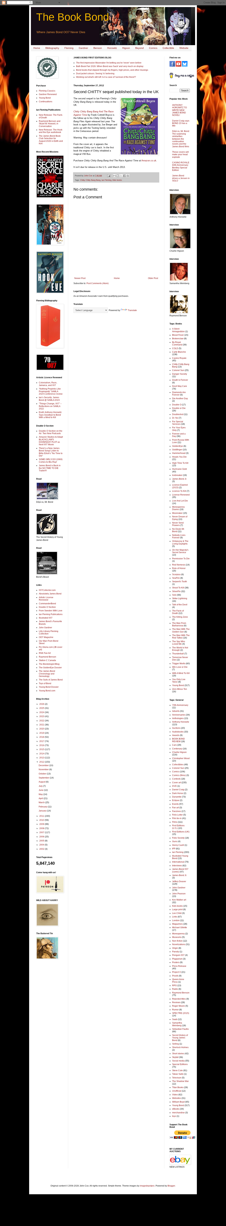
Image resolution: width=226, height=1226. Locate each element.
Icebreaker (177, 475)
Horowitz (112, 48)
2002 (42, 849)
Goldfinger (177, 449)
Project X (176, 972)
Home (36, 48)
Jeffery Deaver (179, 881)
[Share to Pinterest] (128, 176)
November (44, 769)
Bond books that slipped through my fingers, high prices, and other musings (112, 70)
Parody (175, 951)
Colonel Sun (178, 370)
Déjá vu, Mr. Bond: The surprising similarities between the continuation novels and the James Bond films (181, 139)
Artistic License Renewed (46, 598)
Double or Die (179, 408)
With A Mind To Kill (181, 673)
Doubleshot (177, 414)
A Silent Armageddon (178, 330)
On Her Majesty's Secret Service (180, 551)
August (42, 782)
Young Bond (45, 98)
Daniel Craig (178, 789)
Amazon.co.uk (148, 160)
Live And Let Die (180, 501)
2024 (42, 712)
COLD (175, 348)
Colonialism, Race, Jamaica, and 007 (48, 383)
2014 (42, 753)
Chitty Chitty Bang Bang (90, 180)
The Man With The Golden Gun (181, 630)
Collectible (168, 48)
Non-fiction (177, 941)
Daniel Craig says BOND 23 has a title (180, 123)
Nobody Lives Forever (178, 536)
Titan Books (177, 1087)
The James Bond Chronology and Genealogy (47, 673)
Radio (175, 989)
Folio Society (178, 838)
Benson (97, 48)
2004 (42, 845)
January (43, 811)
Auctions (176, 728)
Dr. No (175, 418)
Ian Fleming (106, 180)
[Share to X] (121, 176)
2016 (42, 745)
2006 (42, 836)
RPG (174, 985)
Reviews (176, 1002)
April (41, 798)
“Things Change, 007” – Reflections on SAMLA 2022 (50, 406)
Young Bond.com (47, 690)
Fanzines (176, 811)
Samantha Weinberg (177, 1024)
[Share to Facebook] (124, 176)
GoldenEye (177, 446)
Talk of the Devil (179, 604)
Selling (175, 1044)
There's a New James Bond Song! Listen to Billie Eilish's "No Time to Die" (51, 452)
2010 (42, 820)
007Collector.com (47, 590)
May (41, 794)
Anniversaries (178, 715)
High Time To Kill (180, 463)
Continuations (45, 101)
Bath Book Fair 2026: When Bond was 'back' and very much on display (109, 66)
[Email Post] (108, 176)
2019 (42, 733)
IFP (173, 848)
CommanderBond (47, 603)
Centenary (177, 748)
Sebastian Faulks (180, 1029)
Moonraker (177, 513)
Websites (176, 1098)
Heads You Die (179, 457)
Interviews (177, 865)
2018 (42, 737)
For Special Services (177, 422)
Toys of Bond (45, 683)
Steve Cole (177, 1070)
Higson (126, 48)
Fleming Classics (47, 91)
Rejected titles (179, 999)
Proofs (175, 976)
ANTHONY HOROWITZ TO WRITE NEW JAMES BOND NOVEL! (179, 110)
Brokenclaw (177, 338)
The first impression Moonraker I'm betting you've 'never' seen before (108, 63)
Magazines (177, 924)
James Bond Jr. (179, 479)
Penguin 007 (178, 955)
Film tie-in (177, 818)
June (41, 790)
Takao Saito (177, 1074)
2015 (42, 749)
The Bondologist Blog (49, 664)
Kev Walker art (179, 900)
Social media (178, 1061)
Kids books (117, 180)
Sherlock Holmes (180, 1047)
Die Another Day (180, 398)
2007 (42, 832)
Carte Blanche (179, 352)
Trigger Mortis (178, 663)
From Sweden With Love (50, 610)
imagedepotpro (147, 1186)
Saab (174, 1019)
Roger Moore (178, 1006)
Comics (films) (179, 775)
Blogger (171, 1186)
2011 (42, 816)
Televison (176, 1077)
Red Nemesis (178, 565)
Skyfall (175, 1057)
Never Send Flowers (178, 524)
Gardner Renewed (48, 94)
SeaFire (176, 578)
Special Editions (180, 1064)
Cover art (176, 782)
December (44, 765)
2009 (42, 824)
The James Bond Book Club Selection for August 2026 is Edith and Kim (51, 140)
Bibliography (52, 48)
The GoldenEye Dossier (50, 667)
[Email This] (114, 176)
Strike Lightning (179, 598)
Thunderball (178, 653)
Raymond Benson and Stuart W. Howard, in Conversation (49, 123)
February (43, 806)
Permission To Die (181, 558)
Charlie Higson (179, 752)
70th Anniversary (180, 705)
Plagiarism (177, 959)
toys (174, 1116)
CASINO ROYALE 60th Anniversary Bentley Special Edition (180, 166)
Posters (175, 962)
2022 (42, 720)
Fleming (68, 48)
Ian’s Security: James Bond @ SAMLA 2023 (49, 398)
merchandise (178, 1112)
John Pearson (179, 893)
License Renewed (181, 495)
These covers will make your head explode (180, 154)
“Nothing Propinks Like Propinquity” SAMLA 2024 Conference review (51, 391)
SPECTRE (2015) (180, 1013)
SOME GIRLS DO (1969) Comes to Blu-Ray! (51, 460)
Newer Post (79, 278)
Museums (177, 937)
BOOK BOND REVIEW (178, 740)
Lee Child (177, 913)
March (42, 802)
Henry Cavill (178, 845)
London (176, 920)
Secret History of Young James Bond (180, 1038)
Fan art (175, 807)
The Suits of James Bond (51, 680)
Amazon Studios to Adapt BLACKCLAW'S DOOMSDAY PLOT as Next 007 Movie (51, 441)
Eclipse (175, 800)
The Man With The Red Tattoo (181, 636)
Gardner (83, 48)
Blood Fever (178, 335)
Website (183, 48)
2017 (42, 741)
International (178, 862)
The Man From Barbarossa (179, 624)
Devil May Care (179, 386)
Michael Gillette (179, 927)
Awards (175, 735)
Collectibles (177, 764)
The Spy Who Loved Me (178, 642)
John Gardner (45, 627)
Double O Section (47, 607)
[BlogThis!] (118, 176)
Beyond (139, 48)
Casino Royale (179, 358)
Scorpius (176, 574)
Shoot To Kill (178, 587)
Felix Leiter (177, 815)
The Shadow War (180, 1081)
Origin (175, 948)
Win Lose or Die (180, 667)
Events (175, 804)
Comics (153, 48)
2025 (42, 708)
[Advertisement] (46, 1018)
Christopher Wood (181, 758)
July (41, 786)
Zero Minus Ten (179, 689)
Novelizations (178, 944)
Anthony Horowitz (180, 722)
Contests (176, 779)
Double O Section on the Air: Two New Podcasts (50, 432)
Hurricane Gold (179, 469)
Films (174, 822)
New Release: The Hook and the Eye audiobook (50, 131)
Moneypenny (178, 933)
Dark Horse (177, 793)
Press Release (179, 966)
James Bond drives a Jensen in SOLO (181, 178)
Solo (174, 595)
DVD (174, 786)
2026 (42, 704)
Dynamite (176, 797)
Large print (177, 909)
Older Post (153, 278)
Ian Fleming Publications (51, 614)
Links (174, 916)
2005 (42, 840)
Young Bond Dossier (49, 687)
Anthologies (178, 718)
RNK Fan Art (45, 653)
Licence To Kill (179, 491)
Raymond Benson (47, 657)
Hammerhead (178, 453)
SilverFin (176, 591)
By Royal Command (177, 343)
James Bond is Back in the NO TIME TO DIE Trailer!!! (50, 468)
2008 (42, 828)
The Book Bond (72, 17)
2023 (42, 716)
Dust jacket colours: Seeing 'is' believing (95, 73)
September (44, 778)
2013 (42, 757)
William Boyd (178, 1102)
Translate (132, 310)
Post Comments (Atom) (98, 283)
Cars (174, 745)
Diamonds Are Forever (179, 393)
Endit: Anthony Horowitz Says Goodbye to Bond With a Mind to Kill (50, 415)
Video (175, 1094)
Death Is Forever (180, 380)
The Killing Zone (180, 617)
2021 (42, 724)
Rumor (175, 1009)
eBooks (175, 1109)
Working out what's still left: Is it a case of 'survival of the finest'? (106, 77)
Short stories (178, 1053)
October (43, 773)
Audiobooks (178, 732)
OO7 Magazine (46, 637)
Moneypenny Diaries (178, 508)
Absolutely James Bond (50, 593)
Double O (176, 404)
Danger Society (179, 374)
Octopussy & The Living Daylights (180, 542)
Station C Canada (47, 660)
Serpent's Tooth (179, 581)
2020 (42, 729)
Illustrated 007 (45, 618)
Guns (174, 841)
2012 (42, 762)
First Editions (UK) (180, 831)
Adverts (175, 711)
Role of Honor (179, 568)
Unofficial (176, 1091)
